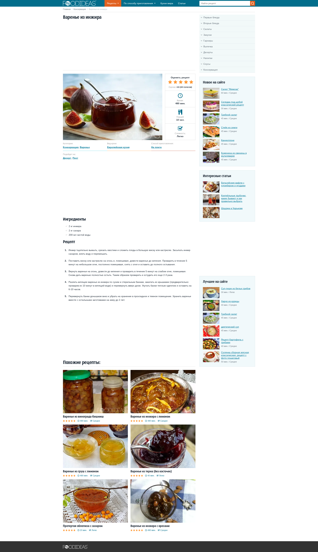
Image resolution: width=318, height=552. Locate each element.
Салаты (207, 29)
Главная (67, 9)
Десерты (208, 52)
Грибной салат (229, 114)
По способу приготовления (138, 3)
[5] (191, 82)
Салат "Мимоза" (230, 89)
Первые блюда (211, 17)
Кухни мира (166, 3)
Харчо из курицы (230, 301)
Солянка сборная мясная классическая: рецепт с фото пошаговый (235, 355)
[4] (186, 82)
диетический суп (230, 326)
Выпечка (208, 46)
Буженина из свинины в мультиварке (234, 154)
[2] (175, 82)
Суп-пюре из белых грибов (235, 288)
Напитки (207, 58)
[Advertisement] (129, 45)
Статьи (182, 3)
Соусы (206, 64)
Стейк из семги (229, 127)
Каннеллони (227, 140)
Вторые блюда (211, 23)
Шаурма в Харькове (232, 208)
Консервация (80, 9)
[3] (181, 82)
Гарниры (208, 40)
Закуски (207, 35)
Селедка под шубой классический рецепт (232, 103)
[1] (170, 82)
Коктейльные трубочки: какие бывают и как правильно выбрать (233, 198)
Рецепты (111, 3)
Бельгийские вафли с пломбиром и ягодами (233, 184)
